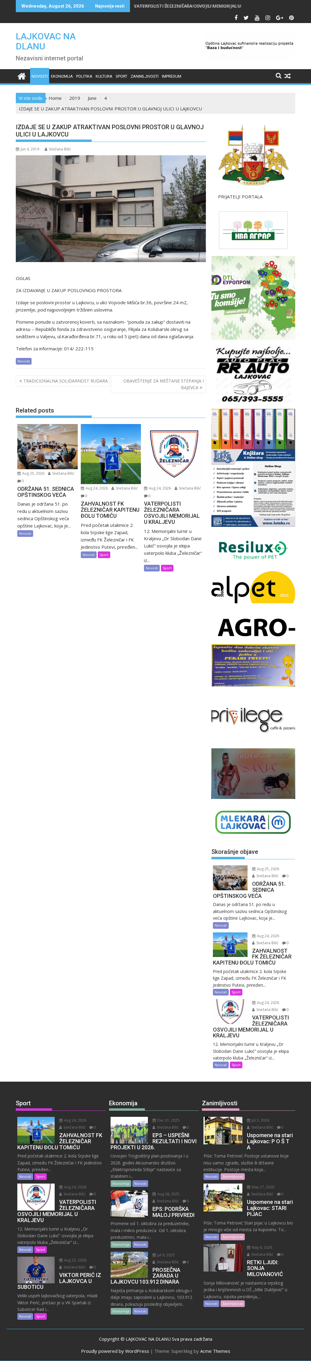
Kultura (104, 76)
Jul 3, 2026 (260, 1120)
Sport (121, 76)
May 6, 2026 (261, 1247)
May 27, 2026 (262, 1187)
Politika (84, 76)
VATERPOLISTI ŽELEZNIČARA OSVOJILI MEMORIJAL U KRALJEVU (198, 6)
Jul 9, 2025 (165, 1255)
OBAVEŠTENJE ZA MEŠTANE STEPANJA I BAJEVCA (163, 384)
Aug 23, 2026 (74, 1260)
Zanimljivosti (145, 76)
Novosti (40, 76)
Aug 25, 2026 (32, 473)
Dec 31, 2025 (167, 1120)
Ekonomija (62, 76)
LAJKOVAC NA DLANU (46, 41)
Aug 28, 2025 (167, 1194)
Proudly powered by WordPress (115, 1351)
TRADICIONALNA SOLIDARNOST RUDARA (65, 381)
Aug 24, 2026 (96, 488)
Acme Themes (215, 1351)
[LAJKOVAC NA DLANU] (22, 75)
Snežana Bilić (60, 149)
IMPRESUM (171, 76)
